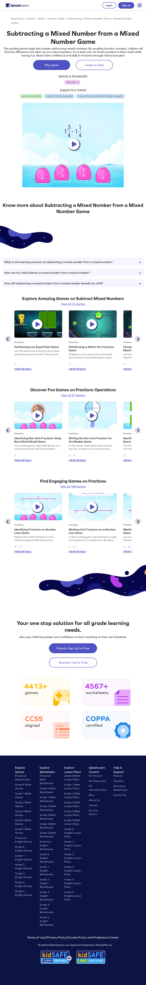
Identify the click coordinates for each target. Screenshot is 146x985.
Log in (109, 5)
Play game (52, 65)
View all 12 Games (73, 303)
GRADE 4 (72, 82)
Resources (17, 18)
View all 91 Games (73, 395)
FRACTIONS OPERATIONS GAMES (100, 96)
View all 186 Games (73, 486)
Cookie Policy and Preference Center (93, 937)
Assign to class (94, 65)
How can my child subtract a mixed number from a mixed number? (47, 272)
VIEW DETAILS (22, 369)
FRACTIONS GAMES (59, 96)
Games (31, 18)
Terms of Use (36, 937)
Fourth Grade (56, 18)
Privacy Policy (56, 937)
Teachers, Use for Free (73, 662)
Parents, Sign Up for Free (73, 648)
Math (41, 18)
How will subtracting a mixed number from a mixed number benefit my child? (53, 283)
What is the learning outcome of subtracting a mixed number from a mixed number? (58, 262)
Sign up (126, 5)
